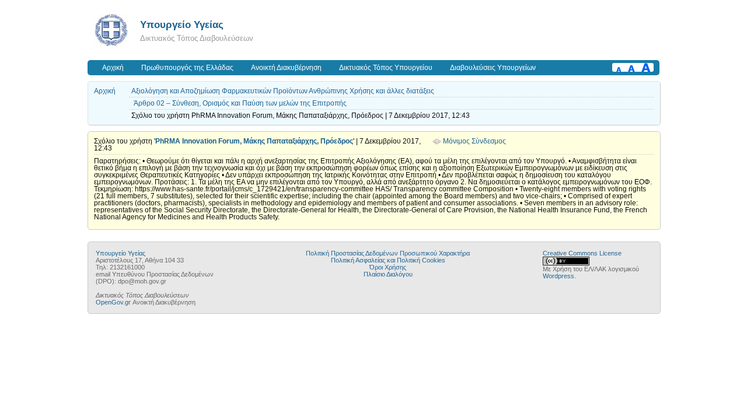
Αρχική (113, 67)
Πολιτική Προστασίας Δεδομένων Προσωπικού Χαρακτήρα (388, 253)
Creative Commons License (582, 253)
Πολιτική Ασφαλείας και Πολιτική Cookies (388, 260)
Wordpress (558, 275)
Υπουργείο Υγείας (182, 24)
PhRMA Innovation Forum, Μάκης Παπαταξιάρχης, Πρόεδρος (254, 141)
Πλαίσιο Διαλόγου (388, 274)
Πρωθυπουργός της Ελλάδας (187, 67)
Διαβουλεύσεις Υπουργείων (493, 67)
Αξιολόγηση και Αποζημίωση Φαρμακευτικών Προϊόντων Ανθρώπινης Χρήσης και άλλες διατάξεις (282, 91)
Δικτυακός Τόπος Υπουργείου (385, 67)
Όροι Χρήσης (387, 267)
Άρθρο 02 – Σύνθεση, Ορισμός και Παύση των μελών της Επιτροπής (240, 103)
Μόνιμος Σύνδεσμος (474, 141)
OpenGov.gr (113, 302)
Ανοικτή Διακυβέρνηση (286, 67)
